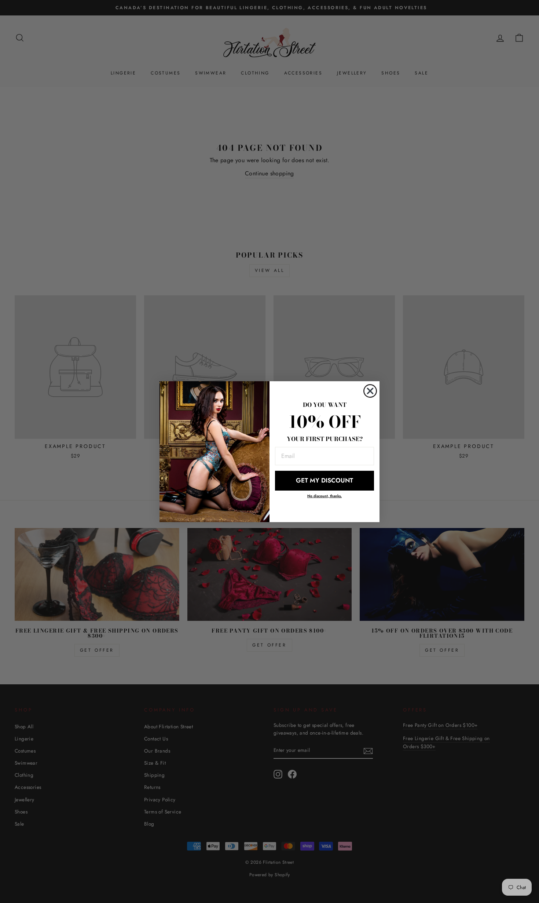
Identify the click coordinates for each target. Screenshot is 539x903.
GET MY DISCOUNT (324, 480)
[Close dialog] (370, 391)
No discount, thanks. (324, 496)
